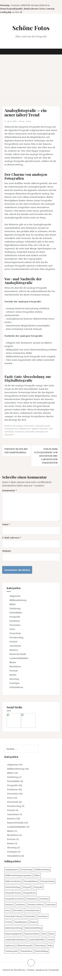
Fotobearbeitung (12, 887)
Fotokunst (19, 431)
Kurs (44, 933)
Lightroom (10, 945)
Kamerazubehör (32, 933)
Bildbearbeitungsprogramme (18, 875)
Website (6, 550)
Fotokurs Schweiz (35, 904)
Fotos (28, 121)
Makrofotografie (25, 945)
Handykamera (21, 922)
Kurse (51, 933)
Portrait (14, 670)
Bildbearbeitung (18, 600)
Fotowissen (42, 916)
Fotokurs (9, 904)
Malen (13, 662)
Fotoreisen (15, 624)
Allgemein (15, 595)
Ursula (21, 121)
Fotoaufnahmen (31, 881)
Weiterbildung (41, 951)
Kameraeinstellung (33, 928)
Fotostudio (30, 916)
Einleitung (15, 608)
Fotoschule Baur (32, 910)
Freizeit (13, 641)
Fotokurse (15, 620)
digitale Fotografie (40, 428)
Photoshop (40, 945)
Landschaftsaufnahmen (15, 939)
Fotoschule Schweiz (13, 916)
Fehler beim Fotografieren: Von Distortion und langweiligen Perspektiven (46, 455)
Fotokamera (32, 898)
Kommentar (9, 490)
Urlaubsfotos (16, 687)
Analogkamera (11, 428)
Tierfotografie (11, 951)
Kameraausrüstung (13, 928)
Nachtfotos (15, 666)
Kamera (14, 649)
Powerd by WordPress (14, 970)
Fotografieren (30, 892)
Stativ (50, 945)
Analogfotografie (42, 425)
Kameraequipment (13, 933)
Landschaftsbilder (19, 658)
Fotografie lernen (13, 892)
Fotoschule (15, 633)
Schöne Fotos (31, 28)
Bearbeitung (26, 869)
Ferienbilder (16, 612)
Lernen (51, 939)
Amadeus (40, 970)
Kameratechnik (18, 654)
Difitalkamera (24, 428)
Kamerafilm (30, 431)
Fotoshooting (16, 637)
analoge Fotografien (25, 425)
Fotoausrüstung (48, 881)
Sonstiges (14, 683)
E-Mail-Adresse (11, 537)
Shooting (14, 678)
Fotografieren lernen (14, 898)
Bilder (13, 604)
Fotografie (15, 616)
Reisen (13, 674)
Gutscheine (15, 645)
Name (6, 524)
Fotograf (27, 887)
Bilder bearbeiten (13, 881)
